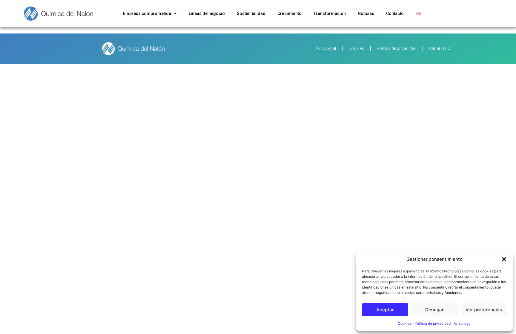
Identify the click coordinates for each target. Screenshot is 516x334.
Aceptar (385, 309)
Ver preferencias (484, 309)
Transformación (330, 13)
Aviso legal (463, 323)
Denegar (434, 309)
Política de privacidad (432, 323)
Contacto (395, 13)
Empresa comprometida (147, 13)
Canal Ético (439, 48)
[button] (504, 259)
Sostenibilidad (251, 13)
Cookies (404, 323)
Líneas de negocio (207, 13)
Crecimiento (289, 13)
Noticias (366, 13)
